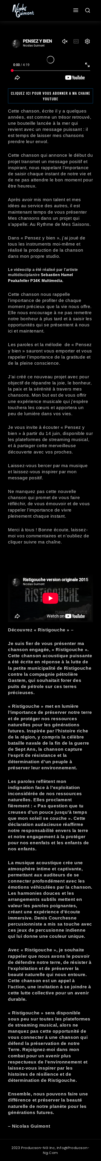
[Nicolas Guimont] (22, 10)
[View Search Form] (87, 10)
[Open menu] (76, 10)
